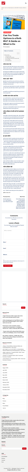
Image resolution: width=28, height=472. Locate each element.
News (4, 403)
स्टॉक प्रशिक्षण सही (8, 60)
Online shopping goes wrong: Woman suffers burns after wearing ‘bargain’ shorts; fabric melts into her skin (13, 321)
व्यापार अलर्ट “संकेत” (8, 56)
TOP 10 (4, 408)
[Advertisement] (14, 286)
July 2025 (5, 370)
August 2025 (5, 367)
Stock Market (7, 32)
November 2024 (6, 389)
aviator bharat (6, 358)
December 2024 (6, 387)
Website (5, 254)
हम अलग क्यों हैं (8, 59)
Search (4, 304)
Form (3, 462)
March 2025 (5, 380)
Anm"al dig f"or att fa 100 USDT (9, 349)
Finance (4, 401)
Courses (3, 460)
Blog (4, 398)
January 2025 (6, 384)
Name (4, 242)
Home (3, 7)
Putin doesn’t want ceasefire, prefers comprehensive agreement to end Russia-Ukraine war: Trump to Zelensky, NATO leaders (13, 327)
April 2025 (5, 377)
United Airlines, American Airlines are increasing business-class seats (12, 346)
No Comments (7, 46)
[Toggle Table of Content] (17, 53)
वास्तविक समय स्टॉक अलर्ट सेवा (10, 57)
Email (4, 248)
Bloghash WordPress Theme (14, 470)
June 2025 (5, 372)
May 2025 (5, 375)
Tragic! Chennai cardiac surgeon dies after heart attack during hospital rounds (13, 316)
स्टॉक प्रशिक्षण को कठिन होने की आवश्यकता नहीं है (12, 58)
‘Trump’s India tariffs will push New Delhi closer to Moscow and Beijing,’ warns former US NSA (13, 332)
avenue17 (5, 355)
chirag (4, 346)
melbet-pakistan (6, 352)
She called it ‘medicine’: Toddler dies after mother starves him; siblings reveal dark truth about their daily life (13, 337)
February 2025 (6, 382)
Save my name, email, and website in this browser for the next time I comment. (13, 261)
